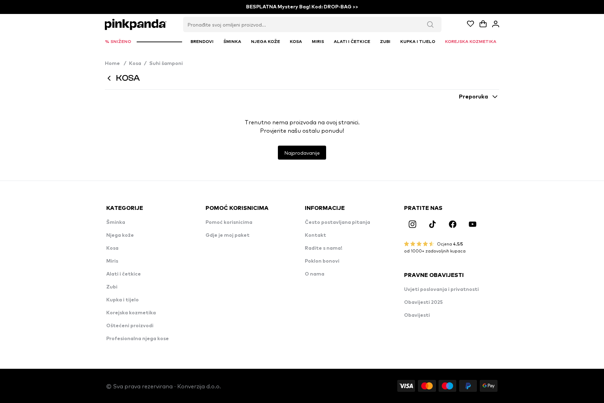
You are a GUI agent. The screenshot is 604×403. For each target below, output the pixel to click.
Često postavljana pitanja (337, 222)
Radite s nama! (323, 248)
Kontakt (315, 235)
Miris (112, 261)
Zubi (111, 287)
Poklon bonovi (322, 261)
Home (115, 63)
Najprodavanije (302, 152)
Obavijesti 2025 (423, 302)
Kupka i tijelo (122, 300)
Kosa (135, 63)
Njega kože (120, 235)
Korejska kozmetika (131, 312)
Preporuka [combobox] (473, 97)
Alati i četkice (123, 274)
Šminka (115, 222)
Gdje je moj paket (228, 235)
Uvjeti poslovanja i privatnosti (441, 289)
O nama (314, 274)
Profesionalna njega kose (137, 338)
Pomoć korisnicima (229, 222)
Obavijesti (417, 315)
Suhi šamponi (166, 63)
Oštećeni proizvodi (129, 325)
